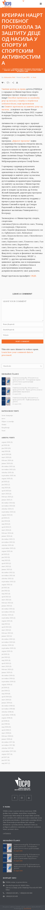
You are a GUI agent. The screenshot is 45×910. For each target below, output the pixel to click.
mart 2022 (5, 600)
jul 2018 (4, 721)
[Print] (18, 82)
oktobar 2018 (6, 712)
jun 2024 (5, 521)
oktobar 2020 (6, 645)
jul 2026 (4, 445)
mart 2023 (5, 566)
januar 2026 (6, 463)
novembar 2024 (7, 506)
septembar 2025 (7, 475)
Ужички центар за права (14, 89)
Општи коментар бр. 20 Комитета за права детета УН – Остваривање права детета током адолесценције (26, 380)
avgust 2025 (6, 479)
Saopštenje (6, 428)
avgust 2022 (6, 585)
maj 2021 (5, 624)
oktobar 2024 (6, 509)
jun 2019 (5, 691)
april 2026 (5, 454)
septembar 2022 (7, 582)
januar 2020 (6, 672)
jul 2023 (4, 554)
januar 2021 (6, 636)
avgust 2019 (6, 685)
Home (4, 69)
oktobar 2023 (6, 545)
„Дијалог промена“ (21, 141)
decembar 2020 (7, 639)
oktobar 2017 (6, 748)
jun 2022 (5, 591)
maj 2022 (5, 594)
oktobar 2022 (6, 578)
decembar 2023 (7, 539)
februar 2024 (6, 533)
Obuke (4, 425)
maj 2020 (5, 660)
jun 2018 (5, 724)
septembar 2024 (7, 512)
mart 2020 (5, 666)
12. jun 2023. (25, 77)
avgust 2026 (6, 442)
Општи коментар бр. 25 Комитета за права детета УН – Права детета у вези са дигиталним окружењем (27, 390)
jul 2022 (4, 588)
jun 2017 (4, 760)
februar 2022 (6, 603)
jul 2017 (4, 757)
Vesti (9, 69)
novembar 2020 (7, 642)
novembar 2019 (7, 678)
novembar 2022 (7, 575)
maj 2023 (5, 560)
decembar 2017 (7, 742)
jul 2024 (4, 518)
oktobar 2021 (6, 615)
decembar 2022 (7, 572)
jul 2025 (4, 482)
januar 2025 (6, 500)
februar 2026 (6, 460)
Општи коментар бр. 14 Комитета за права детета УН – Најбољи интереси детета (26, 400)
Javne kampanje (7, 415)
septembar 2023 (7, 548)
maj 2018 (5, 727)
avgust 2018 (6, 718)
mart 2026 (5, 457)
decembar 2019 (7, 675)
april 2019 (5, 697)
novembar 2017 (7, 745)
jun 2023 (5, 557)
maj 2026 (5, 451)
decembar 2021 (7, 609)
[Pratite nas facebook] (14, 798)
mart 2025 (5, 494)
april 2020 (5, 663)
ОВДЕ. (33, 276)
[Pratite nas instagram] (21, 798)
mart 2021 (5, 630)
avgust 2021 (6, 621)
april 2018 (5, 730)
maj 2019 (5, 694)
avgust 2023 (6, 551)
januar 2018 (6, 739)
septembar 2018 (7, 715)
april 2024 (5, 527)
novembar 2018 (7, 709)
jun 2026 (5, 448)
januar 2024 (6, 536)
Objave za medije (8, 421)
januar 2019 (6, 703)
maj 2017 (5, 763)
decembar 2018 (7, 706)
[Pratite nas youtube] (29, 798)
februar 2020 (6, 669)
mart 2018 (5, 733)
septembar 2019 (7, 681)
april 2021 (5, 627)
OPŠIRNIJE (7, 834)
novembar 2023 (7, 542)
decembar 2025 (7, 466)
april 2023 (5, 563)
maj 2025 (5, 488)
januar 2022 (6, 606)
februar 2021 (6, 633)
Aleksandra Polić (10, 77)
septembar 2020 (7, 648)
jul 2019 (4, 688)
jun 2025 (5, 485)
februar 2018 (6, 736)
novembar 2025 (7, 469)
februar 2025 (6, 497)
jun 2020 (5, 657)
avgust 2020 (6, 651)
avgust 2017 (6, 754)
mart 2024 (5, 530)
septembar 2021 (7, 618)
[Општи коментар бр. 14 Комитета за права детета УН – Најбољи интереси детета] (6, 401)
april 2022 (5, 597)
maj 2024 (5, 524)
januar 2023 (6, 569)
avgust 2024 (6, 515)
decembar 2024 (7, 503)
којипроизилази (21, 101)
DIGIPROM (27, 908)
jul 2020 (4, 654)
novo (3, 418)
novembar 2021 (7, 612)
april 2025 (5, 491)
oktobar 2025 (6, 472)
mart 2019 (5, 700)
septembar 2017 (7, 751)
